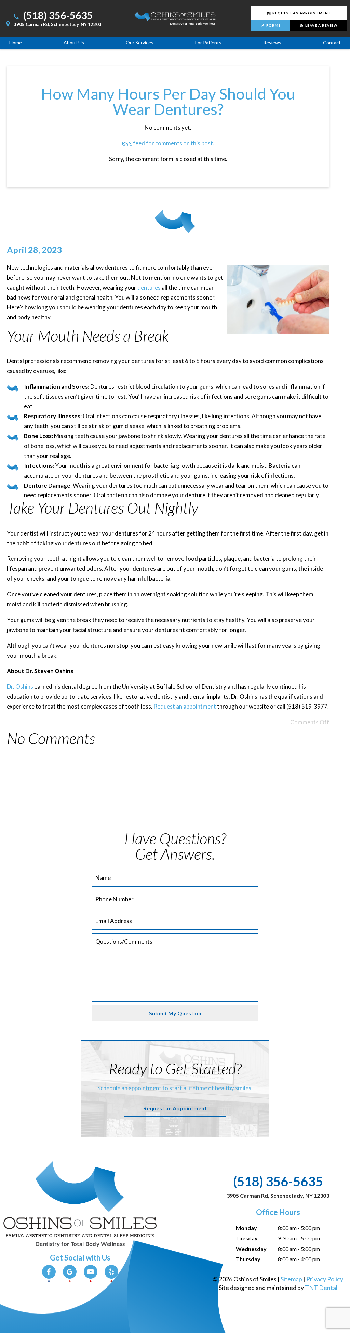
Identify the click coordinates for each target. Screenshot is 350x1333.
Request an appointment (184, 706)
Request (301, 13)
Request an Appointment (175, 1108)
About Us (74, 42)
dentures (149, 287)
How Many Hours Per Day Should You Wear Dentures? (168, 101)
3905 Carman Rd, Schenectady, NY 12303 (57, 24)
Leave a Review (320, 25)
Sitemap (291, 1279)
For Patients (208, 42)
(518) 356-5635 (57, 15)
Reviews (272, 42)
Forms (273, 25)
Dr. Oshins (20, 686)
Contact (332, 42)
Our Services (139, 42)
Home (15, 42)
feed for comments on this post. (168, 143)
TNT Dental (321, 1287)
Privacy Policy (324, 1279)
